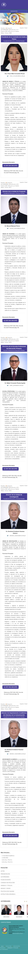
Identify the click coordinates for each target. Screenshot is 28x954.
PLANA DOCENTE (6, 879)
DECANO (5, 857)
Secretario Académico (8, 855)
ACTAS (3, 871)
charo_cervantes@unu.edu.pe (17, 76)
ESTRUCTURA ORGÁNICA (8, 894)
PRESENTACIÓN (5, 874)
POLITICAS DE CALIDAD (7, 891)
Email (25, 28)
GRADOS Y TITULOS (6, 885)
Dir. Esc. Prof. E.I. (7, 860)
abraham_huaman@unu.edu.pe (18, 535)
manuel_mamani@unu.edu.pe (17, 228)
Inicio (2, 946)
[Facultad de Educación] (4, 5)
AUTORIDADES (5, 29)
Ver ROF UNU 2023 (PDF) (10, 165)
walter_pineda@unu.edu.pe (16, 385)
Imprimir (22, 28)
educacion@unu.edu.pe (18, 933)
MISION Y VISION (5, 888)
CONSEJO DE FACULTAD (8, 882)
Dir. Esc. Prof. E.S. (8, 862)
